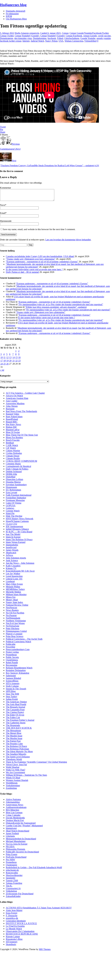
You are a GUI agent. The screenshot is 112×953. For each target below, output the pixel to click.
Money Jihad (12, 599)
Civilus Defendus (14, 453)
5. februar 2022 (7, 33)
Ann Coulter (11, 401)
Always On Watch (14, 395)
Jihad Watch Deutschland (17, 831)
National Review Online (17, 605)
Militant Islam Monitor (16, 594)
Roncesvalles (12, 872)
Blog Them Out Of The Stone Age (22, 435)
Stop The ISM (12, 694)
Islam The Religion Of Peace (19, 539)
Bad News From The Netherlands (21, 411)
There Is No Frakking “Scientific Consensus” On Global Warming (36, 762)
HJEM (9, 16)
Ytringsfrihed (90, 41)
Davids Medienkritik (15, 818)
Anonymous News (14, 804)
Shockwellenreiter (14, 875)
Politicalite (10, 644)
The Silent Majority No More (19, 751)
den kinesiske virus (23, 38)
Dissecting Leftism (14, 479)
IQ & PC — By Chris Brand (19, 531)
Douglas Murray (13, 482)
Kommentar (5, 188)
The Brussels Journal (15, 707)
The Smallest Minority (16, 754)
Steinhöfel (10, 878)
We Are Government (15, 772)
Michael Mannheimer (16, 841)
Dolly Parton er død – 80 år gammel (22, 272)
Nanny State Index (14, 602)
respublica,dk (12, 918)
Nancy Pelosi (51, 41)
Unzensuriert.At (13, 888)
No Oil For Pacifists (15, 613)
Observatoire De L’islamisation (20, 931)
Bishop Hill (11, 427)
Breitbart (10, 442)
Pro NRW (10, 859)
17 (1, 360)
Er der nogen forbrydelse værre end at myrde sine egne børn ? (34, 269)
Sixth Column (12, 686)
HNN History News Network (19, 518)
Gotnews (10, 508)
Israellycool (11, 547)
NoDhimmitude (13, 618)
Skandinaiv (11, 944)
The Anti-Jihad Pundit (16, 704)
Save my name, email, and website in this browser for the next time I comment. (39, 229)
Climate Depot (12, 456)
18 (4, 360)
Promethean (11, 654)
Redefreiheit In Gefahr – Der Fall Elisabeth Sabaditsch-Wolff (34, 867)
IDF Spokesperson (14, 526)
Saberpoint (11, 675)
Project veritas (12, 652)
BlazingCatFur (12, 429)
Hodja (17, 33)
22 (16, 360)
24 (1, 364)
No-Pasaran (11, 615)
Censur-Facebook (74, 35)
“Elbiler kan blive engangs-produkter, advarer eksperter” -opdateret (56, 307)
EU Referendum (13, 490)
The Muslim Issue (14, 736)
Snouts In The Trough (16, 688)
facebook (52, 38)
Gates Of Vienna (13, 503)
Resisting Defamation (16, 670)
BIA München (12, 810)
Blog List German (14, 812)
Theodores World (14, 759)
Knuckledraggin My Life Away (20, 571)
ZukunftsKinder (13, 896)
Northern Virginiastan (16, 620)
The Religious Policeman (17, 749)
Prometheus (11, 862)
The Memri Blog (13, 733)
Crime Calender (13, 815)
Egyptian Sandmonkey (16, 484)
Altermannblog (13, 802)
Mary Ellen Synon (14, 584)
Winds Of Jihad (13, 777)
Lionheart (10, 581)
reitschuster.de (12, 870)
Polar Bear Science (14, 636)
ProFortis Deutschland (16, 857)
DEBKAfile (11, 474)
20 (10, 360)
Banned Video (12, 414)
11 (4, 357)
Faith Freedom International (18, 495)
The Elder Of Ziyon (15, 715)
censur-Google (90, 35)
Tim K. (9, 886)
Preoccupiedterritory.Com (17, 649)
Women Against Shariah (17, 780)
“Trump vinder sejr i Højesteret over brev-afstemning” (30, 259)
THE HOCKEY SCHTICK (19, 728)
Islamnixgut (11, 828)
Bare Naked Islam (14, 416)
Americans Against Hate (17, 398)
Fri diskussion (12, 13)
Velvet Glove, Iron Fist (16, 764)
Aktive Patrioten (13, 799)
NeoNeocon (11, 607)
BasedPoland (12, 419)
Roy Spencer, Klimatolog (17, 673)
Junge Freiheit (12, 833)
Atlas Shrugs (12, 406)
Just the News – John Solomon (20, 563)
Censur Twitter (7, 35)
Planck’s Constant (14, 633)
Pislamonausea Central (16, 631)
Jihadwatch (11, 552)
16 (19, 357)
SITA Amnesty (13, 683)
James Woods (12, 550)
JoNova (9, 555)
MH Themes (45, 949)
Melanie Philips (13, 586)
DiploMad (10, 476)
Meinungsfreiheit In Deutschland (21, 838)
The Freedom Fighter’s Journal (20, 720)
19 (7, 360)
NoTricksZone (12, 626)
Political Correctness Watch (18, 641)
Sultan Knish (12, 699)
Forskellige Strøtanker (16, 497)
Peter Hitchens (12, 628)
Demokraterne (6, 38)
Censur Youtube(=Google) (27, 35)
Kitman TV (11, 568)
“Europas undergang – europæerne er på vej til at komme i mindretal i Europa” (42, 261)
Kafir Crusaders (13, 565)
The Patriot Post (13, 741)
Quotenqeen (11, 865)
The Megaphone (13, 730)
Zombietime (11, 788)
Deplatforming (39, 38)
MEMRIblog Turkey (15, 589)
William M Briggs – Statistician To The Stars (26, 775)
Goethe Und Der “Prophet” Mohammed (24, 825)
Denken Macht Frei (15, 820)
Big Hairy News (13, 424)
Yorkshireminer (13, 785)
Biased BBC (12, 422)
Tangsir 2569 (12, 880)
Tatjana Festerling (14, 883)
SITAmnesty (12, 941)
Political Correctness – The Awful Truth (24, 639)
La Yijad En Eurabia (15, 926)
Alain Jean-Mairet (14, 910)
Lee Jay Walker (13, 573)
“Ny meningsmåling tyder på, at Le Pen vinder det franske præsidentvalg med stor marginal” (60, 304)
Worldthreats (12, 783)
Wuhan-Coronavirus (74, 41)
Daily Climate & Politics (17, 469)
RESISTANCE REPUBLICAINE (22, 934)
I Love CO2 (11, 524)
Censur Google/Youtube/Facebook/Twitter (89, 33)
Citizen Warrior (13, 450)
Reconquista (11, 665)
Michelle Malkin (13, 592)
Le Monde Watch (14, 928)
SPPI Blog (11, 691)
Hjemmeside (6, 221)
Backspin (10, 408)
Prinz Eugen (11, 854)
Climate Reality (13, 458)
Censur (65, 33)
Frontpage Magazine (15, 500)
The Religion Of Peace (16, 746)
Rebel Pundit (12, 662)
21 (13, 360)
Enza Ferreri (11, 913)
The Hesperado (13, 725)
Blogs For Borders (14, 437)
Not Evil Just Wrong (15, 623)
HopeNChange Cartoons (17, 521)
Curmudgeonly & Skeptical (18, 466)
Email (2, 213)
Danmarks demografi (15, 11)
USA (61, 41)
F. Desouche (11, 915)
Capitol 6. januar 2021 (50, 33)
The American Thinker (16, 702)
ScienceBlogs (12, 681)
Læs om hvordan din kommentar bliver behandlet (68, 239)
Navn (2, 205)
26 (7, 364)
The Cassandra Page (15, 709)
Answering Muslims (15, 403)
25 (4, 364)
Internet (25, 41)
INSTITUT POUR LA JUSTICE (21, 923)
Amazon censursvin (30, 33)
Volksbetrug (11, 891)
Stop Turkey (11, 696)
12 (7, 357)
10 (1, 357)
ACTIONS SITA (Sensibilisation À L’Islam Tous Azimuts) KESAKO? (39, 907)
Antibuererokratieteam (16, 807)
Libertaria (10, 836)
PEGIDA (10, 846)
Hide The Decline (14, 516)
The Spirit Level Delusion (18, 756)
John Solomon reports (16, 558)
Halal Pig (10, 513)
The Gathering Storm (15, 722)
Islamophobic (12, 545)
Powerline (10, 647)
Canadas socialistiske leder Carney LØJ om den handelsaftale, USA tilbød (40, 256)
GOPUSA (10, 505)
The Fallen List (13, 717)
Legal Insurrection (14, 576)
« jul (2, 370)
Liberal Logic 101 (14, 579)
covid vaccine (104, 35)
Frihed (60, 38)
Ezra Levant (11, 492)
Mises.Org (10, 597)
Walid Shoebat (12, 767)
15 (16, 357)
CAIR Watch (12, 445)
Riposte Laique (13, 936)
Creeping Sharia (13, 463)
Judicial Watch (37, 41)
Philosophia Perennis (15, 849)
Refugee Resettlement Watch (19, 667)
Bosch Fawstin (13, 440)
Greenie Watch (13, 510)
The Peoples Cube (14, 743)
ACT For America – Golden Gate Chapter (25, 393)
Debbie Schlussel (14, 471)
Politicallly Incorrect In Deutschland (22, 852)
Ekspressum (11, 487)
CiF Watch (11, 448)
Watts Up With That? (15, 770)
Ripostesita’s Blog (14, 939)
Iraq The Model (13, 534)
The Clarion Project (15, 712)
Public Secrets (12, 657)
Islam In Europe (13, 537)
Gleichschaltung (71, 38)
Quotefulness (12, 660)
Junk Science (12, 560)
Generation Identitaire (16, 921)
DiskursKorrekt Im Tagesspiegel (21, 823)
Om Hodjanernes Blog (16, 19)
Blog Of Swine (13, 432)
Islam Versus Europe (15, 542)
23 (19, 360)
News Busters (12, 610)
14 (13, 357)
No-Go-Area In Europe (16, 844)
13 (10, 357)
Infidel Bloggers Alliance (17, 529)
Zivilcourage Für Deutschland (19, 893)
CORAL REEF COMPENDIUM (21, 461)
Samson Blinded (13, 678)
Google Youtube (87, 38)
